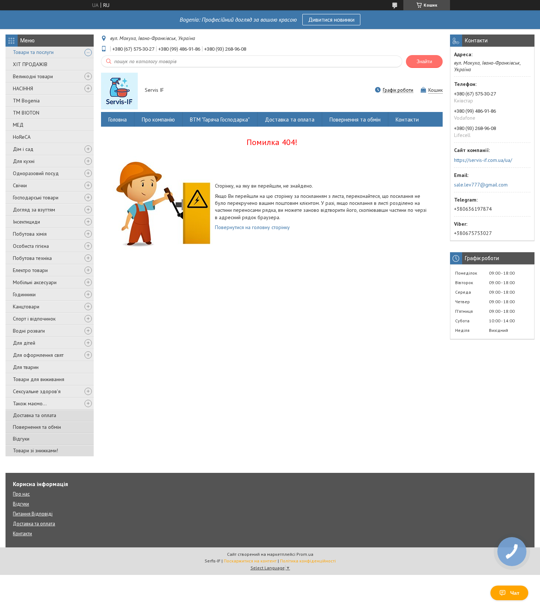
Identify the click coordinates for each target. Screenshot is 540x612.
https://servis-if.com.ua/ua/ (483, 160)
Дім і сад (23, 149)
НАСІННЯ (23, 88)
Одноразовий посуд (36, 173)
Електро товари (30, 270)
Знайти (424, 61)
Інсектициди (26, 221)
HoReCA (21, 137)
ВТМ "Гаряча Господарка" (220, 119)
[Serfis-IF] (119, 90)
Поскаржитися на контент (250, 561)
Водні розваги (29, 330)
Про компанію (158, 119)
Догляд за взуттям (34, 209)
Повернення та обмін (37, 427)
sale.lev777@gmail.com (481, 184)
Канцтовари (26, 306)
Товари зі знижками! (35, 450)
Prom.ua (304, 554)
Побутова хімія (30, 234)
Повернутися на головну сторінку (252, 227)
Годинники (24, 294)
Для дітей (24, 343)
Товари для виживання (38, 379)
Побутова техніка (32, 258)
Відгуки (21, 438)
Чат (514, 593)
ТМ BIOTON (26, 112)
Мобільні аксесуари (35, 282)
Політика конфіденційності (308, 561)
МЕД (18, 125)
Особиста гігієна (31, 246)
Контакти (407, 119)
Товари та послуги (33, 52)
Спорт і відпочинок (34, 318)
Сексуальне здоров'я (37, 391)
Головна (117, 119)
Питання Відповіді (33, 514)
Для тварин (26, 367)
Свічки (20, 185)
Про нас (21, 494)
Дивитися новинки (331, 19)
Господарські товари (35, 197)
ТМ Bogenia (26, 100)
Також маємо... (30, 403)
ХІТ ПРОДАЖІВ (30, 64)
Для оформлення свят (38, 355)
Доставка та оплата (34, 415)
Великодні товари (33, 76)
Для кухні (24, 161)
